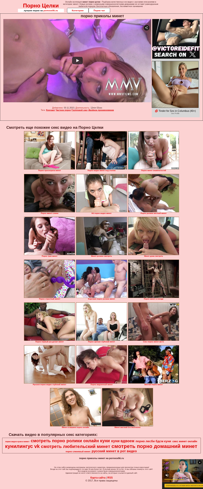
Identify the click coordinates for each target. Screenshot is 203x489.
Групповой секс (80, 110)
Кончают (50, 110)
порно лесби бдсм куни (153, 441)
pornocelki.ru (50, 10)
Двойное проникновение (101, 110)
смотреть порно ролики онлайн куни (70, 440)
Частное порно (63, 110)
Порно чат (99, 10)
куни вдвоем (122, 441)
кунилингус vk (22, 446)
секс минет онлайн (184, 441)
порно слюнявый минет (78, 451)
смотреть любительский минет (75, 446)
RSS (110, 477)
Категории (78, 10)
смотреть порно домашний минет (154, 446)
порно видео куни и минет (17, 441)
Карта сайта (97, 477)
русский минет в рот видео (114, 451)
